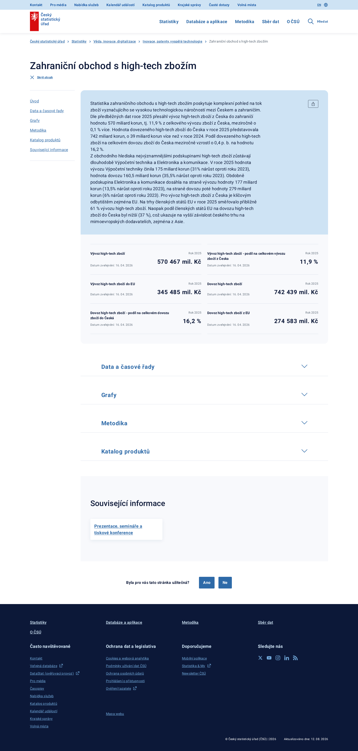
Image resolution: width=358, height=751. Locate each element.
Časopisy (37, 688)
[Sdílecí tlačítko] (313, 104)
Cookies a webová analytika (127, 658)
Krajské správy (189, 5)
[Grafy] (121, 394)
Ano (206, 582)
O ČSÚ (293, 21)
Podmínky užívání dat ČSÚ (126, 666)
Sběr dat (270, 21)
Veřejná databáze (43, 666)
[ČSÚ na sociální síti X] (260, 657)
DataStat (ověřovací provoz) (52, 673)
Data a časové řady (47, 111)
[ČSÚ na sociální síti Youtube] (269, 657)
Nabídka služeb (86, 5)
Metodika (244, 21)
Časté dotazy (219, 5)
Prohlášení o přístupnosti (125, 681)
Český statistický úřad (47, 41)
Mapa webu (115, 714)
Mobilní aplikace (194, 658)
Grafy (35, 120)
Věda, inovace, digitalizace (115, 41)
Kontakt (36, 5)
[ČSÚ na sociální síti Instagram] (277, 657)
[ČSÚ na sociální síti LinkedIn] (286, 657)
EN (319, 5)
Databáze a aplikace (206, 21)
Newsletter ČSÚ (194, 673)
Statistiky (169, 21)
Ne (225, 582)
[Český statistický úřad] (45, 21)
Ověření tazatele (118, 688)
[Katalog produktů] (154, 451)
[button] (65, 646)
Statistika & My (193, 666)
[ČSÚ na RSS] (295, 657)
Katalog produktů (156, 5)
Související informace (49, 149)
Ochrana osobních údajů (125, 673)
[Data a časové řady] (159, 366)
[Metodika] (132, 422)
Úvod (34, 101)
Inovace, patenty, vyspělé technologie (172, 41)
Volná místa (246, 5)
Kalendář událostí (120, 5)
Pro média (58, 5)
